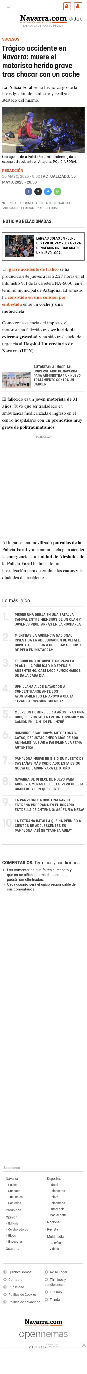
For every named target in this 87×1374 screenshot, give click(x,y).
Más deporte (58, 1215)
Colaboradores (18, 1229)
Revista (52, 1229)
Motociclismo (21, 203)
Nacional (53, 1222)
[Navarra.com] (43, 18)
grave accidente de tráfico (34, 269)
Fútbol (54, 1185)
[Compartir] (28, 191)
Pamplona (13, 1210)
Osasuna (12, 1249)
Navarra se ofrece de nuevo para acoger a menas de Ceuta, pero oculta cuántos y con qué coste (49, 784)
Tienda (55, 1300)
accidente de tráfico (53, 203)
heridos (27, 208)
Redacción (12, 170)
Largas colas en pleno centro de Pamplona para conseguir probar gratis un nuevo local (58, 246)
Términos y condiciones (57, 862)
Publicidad (16, 1287)
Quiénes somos (19, 1272)
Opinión (11, 1217)
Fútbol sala (57, 1209)
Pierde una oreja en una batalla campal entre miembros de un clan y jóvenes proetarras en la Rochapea (48, 619)
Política (13, 1185)
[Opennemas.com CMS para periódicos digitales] (43, 1339)
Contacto (15, 1280)
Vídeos (54, 1249)
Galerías (55, 1243)
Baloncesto (57, 1191)
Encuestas (15, 1241)
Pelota (54, 1197)
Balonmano (57, 1203)
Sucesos (14, 1191)
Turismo (56, 1292)
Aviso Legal (58, 1272)
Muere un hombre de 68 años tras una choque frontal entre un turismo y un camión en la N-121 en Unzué (50, 717)
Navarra (12, 1179)
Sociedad (14, 1203)
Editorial (13, 1223)
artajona (10, 208)
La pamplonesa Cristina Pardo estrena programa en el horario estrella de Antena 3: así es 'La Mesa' (49, 805)
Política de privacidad (24, 1302)
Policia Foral (47, 208)
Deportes (54, 1179)
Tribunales (15, 1197)
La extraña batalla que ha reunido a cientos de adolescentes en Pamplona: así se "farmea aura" (48, 826)
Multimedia (55, 1237)
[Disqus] (42, 961)
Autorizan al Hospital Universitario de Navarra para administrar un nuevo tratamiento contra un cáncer (57, 376)
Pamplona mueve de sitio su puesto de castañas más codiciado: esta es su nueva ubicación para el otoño (49, 763)
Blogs (12, 1235)
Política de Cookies (22, 1295)
